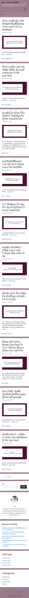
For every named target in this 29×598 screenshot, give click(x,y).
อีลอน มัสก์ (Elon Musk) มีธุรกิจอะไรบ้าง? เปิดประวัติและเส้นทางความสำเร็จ (13, 346)
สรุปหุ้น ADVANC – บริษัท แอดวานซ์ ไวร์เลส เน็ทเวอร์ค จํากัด (13, 252)
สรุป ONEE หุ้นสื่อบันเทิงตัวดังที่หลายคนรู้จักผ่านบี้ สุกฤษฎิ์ (14, 394)
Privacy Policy (11, 593)
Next (9, 476)
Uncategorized (8, 58)
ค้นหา (3, 484)
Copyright (18, 593)
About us (11, 591)
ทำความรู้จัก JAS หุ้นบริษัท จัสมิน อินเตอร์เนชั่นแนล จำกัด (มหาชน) (13, 71)
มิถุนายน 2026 (6, 562)
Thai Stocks (7, 104)
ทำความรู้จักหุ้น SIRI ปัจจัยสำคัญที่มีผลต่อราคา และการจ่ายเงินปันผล (13, 25)
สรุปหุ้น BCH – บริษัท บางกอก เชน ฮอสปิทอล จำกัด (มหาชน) (14, 437)
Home (6, 591)
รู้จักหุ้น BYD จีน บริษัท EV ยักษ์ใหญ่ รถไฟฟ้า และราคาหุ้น (14, 296)
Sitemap (17, 591)
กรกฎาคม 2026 (6, 560)
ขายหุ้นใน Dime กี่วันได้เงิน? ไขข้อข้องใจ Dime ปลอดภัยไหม (13, 115)
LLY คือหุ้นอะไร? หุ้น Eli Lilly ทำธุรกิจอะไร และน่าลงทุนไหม (13, 207)
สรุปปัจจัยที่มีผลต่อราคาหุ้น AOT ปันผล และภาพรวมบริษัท (13, 164)
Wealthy (6, 153)
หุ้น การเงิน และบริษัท (10, 2)
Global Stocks (8, 239)
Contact (22, 591)
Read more (9, 54)
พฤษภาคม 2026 (6, 565)
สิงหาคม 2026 (6, 558)
